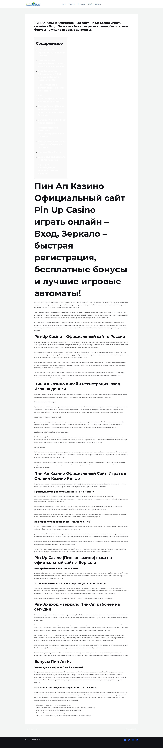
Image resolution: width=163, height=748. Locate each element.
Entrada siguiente (131, 729)
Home (64, 4)
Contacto (98, 4)
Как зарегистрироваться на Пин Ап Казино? (51, 98)
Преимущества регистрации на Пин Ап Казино (51, 87)
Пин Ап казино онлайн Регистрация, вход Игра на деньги (51, 63)
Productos (81, 4)
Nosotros (72, 4)
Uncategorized (40, 33)
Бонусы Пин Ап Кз (49, 152)
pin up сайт (51, 635)
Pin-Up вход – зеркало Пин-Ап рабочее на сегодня (51, 144)
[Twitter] (129, 740)
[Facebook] (125, 740)
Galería (90, 4)
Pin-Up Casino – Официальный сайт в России (51, 52)
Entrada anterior (31, 729)
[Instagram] (133, 740)
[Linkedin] (137, 740)
